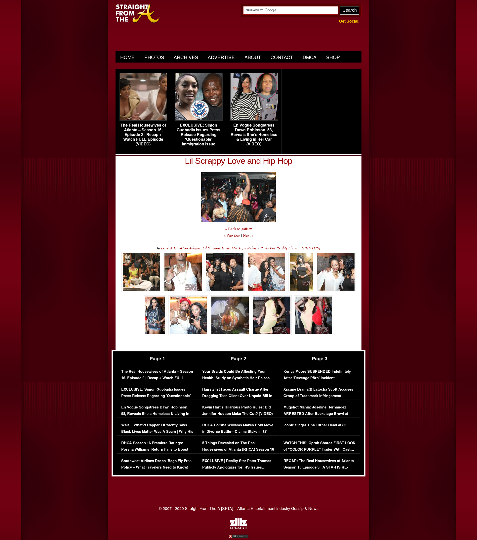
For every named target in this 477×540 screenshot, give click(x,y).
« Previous (232, 235)
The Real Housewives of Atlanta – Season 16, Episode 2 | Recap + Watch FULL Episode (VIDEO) (143, 134)
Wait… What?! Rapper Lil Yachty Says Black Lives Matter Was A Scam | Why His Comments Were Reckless (157, 431)
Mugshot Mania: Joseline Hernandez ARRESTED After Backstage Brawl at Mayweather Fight (315, 413)
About (252, 57)
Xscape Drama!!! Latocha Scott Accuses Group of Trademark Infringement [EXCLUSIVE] (318, 396)
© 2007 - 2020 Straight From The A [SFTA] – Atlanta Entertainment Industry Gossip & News (238, 508)
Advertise (221, 57)
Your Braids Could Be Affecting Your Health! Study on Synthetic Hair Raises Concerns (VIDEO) (236, 378)
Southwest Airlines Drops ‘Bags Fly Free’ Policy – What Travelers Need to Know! (157, 464)
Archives (186, 57)
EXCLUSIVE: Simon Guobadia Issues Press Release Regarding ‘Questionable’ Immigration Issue (198, 134)
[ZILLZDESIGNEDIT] (238, 528)
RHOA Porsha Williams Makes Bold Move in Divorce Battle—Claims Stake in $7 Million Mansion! (237, 431)
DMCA (310, 57)
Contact (282, 57)
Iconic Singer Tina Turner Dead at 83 (314, 425)
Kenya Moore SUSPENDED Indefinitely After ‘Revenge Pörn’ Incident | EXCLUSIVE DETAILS (317, 378)
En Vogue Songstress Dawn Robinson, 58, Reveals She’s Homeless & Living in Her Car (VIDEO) (254, 134)
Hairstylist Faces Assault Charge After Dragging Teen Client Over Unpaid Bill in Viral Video (237, 396)
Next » (248, 235)
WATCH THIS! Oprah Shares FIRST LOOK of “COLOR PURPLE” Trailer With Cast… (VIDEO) (319, 449)
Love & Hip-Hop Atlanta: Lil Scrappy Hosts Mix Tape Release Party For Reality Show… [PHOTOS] (240, 247)
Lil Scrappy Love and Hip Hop (238, 161)
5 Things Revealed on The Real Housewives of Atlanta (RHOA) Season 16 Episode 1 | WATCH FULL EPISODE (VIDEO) (238, 452)
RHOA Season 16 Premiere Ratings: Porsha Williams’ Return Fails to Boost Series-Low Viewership (154, 449)
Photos (154, 57)
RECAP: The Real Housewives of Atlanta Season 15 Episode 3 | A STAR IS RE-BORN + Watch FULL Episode (318, 467)
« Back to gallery (238, 228)
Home (127, 57)
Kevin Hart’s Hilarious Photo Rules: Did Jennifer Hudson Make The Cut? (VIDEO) (237, 410)
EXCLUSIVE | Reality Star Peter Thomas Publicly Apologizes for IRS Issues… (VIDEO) (236, 467)
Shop (333, 57)
